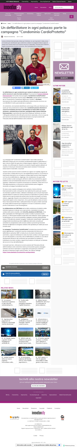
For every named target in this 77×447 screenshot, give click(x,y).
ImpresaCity (34, 1)
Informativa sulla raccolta (24, 445)
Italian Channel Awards (59, 1)
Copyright (41, 408)
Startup (64, 13)
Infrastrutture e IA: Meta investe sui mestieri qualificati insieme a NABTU (42, 321)
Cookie (35, 435)
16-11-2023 (20, 36)
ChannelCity (25, 1)
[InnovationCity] (12, 7)
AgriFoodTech (47, 13)
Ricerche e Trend (19, 18)
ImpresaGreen (53, 395)
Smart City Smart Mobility (8, 14)
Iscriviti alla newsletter (38, 386)
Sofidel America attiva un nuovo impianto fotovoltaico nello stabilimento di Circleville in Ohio (8, 361)
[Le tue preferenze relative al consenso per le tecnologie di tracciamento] (69, 445)
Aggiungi (45, 274)
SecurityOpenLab (45, 1)
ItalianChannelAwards (65, 395)
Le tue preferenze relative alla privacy (45, 445)
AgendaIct (38, 398)
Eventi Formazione (51, 18)
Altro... (50, 7)
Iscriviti (45, 267)
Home (36, 7)
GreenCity (44, 395)
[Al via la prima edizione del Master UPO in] (25, 351)
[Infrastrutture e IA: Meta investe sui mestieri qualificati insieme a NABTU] (42, 313)
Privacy (42, 435)
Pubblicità (49, 408)
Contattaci (57, 408)
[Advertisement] (38, 370)
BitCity (7, 395)
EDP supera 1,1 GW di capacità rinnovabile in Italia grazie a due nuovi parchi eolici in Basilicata (42, 361)
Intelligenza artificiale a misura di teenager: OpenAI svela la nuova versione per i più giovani (25, 323)
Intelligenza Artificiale (38, 14)
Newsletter (43, 7)
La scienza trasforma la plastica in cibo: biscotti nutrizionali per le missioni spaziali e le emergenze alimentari (8, 305)
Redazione (34, 408)
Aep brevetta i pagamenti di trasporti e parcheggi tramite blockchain (8, 321)
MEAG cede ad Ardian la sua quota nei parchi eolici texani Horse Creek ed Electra (25, 341)
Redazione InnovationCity (9, 36)
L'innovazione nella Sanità (57, 14)
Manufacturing (30, 13)
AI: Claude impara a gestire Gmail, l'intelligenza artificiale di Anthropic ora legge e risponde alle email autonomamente (8, 343)
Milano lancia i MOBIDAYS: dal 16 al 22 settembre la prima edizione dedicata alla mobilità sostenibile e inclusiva (42, 305)
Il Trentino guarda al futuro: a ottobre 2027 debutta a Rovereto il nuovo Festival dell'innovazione (42, 342)
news (9, 23)
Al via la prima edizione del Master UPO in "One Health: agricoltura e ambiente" (25, 360)
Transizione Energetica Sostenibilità (19, 14)
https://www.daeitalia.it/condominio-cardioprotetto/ (19, 252)
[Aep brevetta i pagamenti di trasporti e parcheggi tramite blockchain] (8, 313)
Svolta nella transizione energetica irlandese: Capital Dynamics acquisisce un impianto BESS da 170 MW (25, 305)
